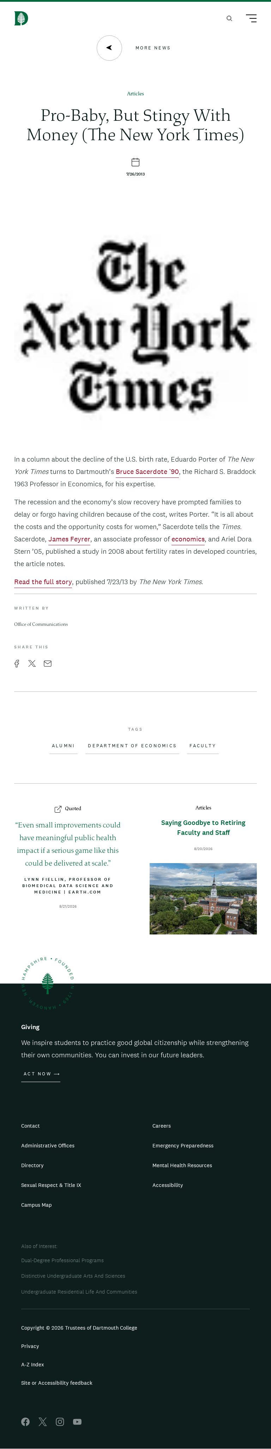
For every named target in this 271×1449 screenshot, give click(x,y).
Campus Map (36, 1204)
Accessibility (167, 1185)
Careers (161, 1125)
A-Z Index (32, 1364)
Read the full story (43, 581)
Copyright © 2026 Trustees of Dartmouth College (79, 1327)
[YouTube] (77, 1424)
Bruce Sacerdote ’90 (147, 471)
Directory (32, 1165)
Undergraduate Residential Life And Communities (79, 1291)
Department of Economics (132, 746)
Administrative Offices (47, 1145)
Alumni (64, 746)
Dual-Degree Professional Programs (62, 1260)
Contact (30, 1125)
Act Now (38, 1074)
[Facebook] (25, 1424)
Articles (135, 94)
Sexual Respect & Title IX (51, 1185)
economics (188, 539)
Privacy (30, 1346)
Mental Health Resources (182, 1165)
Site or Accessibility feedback (56, 1382)
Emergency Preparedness (182, 1145)
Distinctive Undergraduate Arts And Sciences (73, 1275)
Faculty (202, 746)
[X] (42, 1424)
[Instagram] (60, 1424)
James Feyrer (69, 539)
